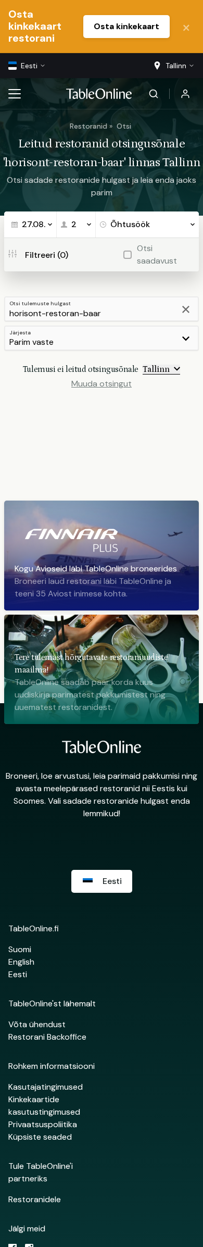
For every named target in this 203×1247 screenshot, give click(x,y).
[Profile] (185, 93)
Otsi (124, 126)
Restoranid (88, 126)
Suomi (19, 949)
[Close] (186, 26)
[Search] (153, 93)
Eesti (17, 974)
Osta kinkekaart (126, 26)
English (21, 961)
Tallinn (156, 369)
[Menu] (14, 93)
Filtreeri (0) (46, 255)
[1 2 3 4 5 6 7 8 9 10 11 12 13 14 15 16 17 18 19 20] (76, 224)
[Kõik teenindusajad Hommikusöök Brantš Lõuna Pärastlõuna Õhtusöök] (147, 224)
